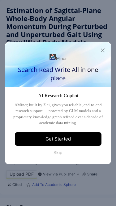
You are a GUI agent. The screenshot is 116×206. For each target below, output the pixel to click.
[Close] (102, 50)
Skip (58, 152)
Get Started (58, 139)
